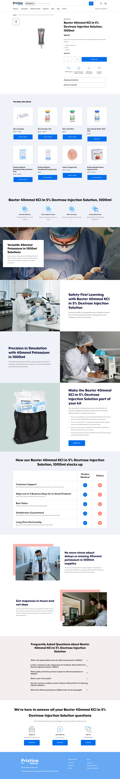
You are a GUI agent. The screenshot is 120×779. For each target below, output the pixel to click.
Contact (64, 9)
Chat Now (60, 742)
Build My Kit (76, 443)
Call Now (88, 742)
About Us (70, 763)
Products (15, 9)
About (53, 9)
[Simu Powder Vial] (47, 116)
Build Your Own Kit (35, 9)
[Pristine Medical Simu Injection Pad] (97, 154)
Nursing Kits (24, 9)
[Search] (91, 3)
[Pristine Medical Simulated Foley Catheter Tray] (23, 154)
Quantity (67, 53)
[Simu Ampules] (23, 116)
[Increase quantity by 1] (78, 59)
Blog (58, 9)
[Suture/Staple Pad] (72, 154)
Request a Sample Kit (101, 9)
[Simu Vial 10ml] (72, 116)
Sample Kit (46, 9)
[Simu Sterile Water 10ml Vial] (97, 116)
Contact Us (71, 765)
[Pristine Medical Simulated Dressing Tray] (47, 154)
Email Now (32, 742)
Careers (70, 768)
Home (15, 15)
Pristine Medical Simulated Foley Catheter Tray (23, 169)
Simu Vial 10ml (68, 129)
